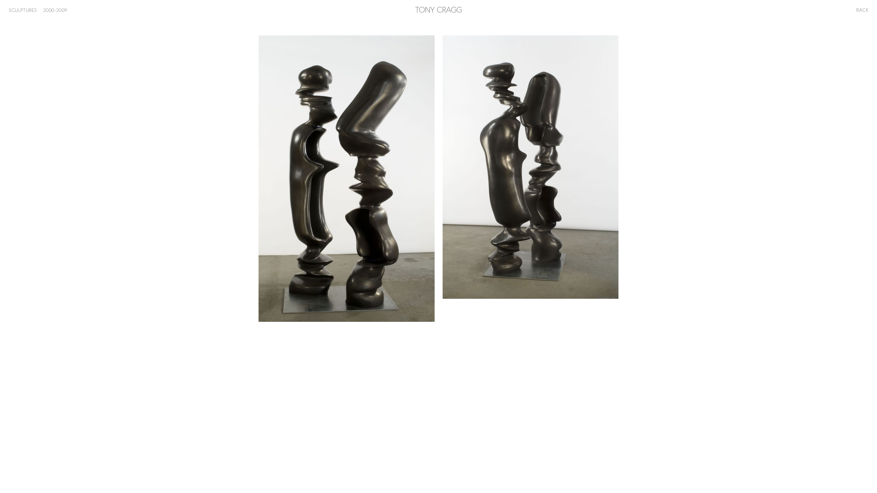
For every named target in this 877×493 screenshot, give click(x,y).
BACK (862, 10)
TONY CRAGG (438, 9)
